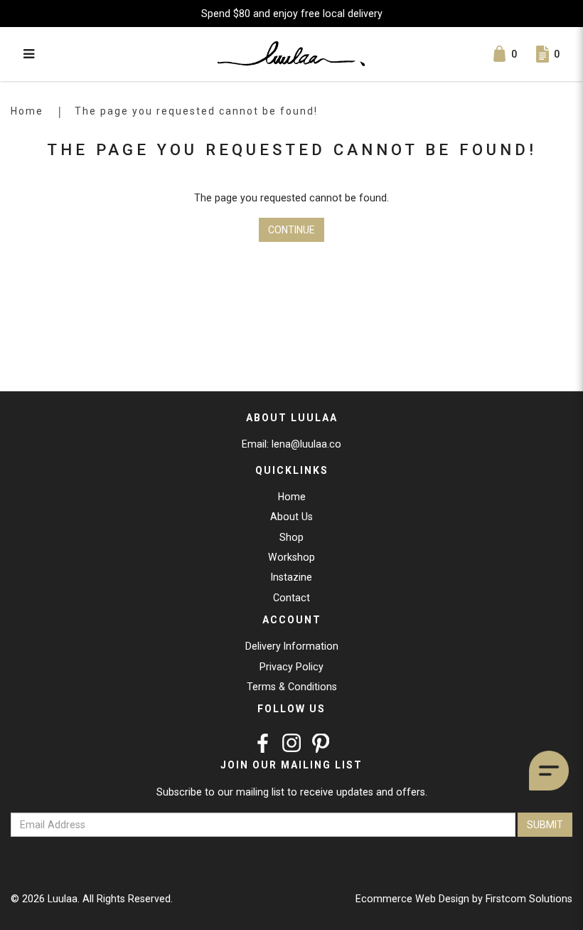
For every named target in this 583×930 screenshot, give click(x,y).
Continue (291, 230)
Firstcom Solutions (529, 898)
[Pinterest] (321, 743)
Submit (545, 824)
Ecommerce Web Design (412, 898)
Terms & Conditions (292, 686)
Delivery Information (291, 646)
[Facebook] (262, 743)
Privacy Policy (291, 666)
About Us (291, 516)
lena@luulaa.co (306, 444)
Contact (291, 597)
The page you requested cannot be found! (196, 111)
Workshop (291, 557)
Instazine (291, 577)
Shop (291, 537)
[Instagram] (291, 743)
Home (27, 111)
